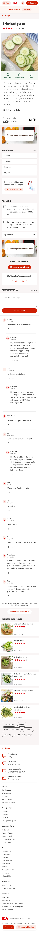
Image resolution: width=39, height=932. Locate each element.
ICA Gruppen (6, 854)
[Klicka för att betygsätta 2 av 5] (16, 281)
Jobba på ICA (6, 876)
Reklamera (5, 897)
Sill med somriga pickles (23, 690)
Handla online (6, 790)
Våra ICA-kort (6, 842)
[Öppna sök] (23, 3)
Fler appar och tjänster (9, 821)
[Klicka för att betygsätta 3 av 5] (19, 281)
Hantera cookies (7, 909)
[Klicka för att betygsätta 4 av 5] (23, 281)
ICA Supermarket (7, 861)
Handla (4, 786)
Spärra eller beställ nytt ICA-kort (12, 904)
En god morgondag (8, 888)
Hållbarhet (6, 881)
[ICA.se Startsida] (15, 3)
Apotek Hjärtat (7, 799)
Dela (18, 110)
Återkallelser (6, 901)
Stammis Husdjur (7, 836)
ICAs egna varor (7, 851)
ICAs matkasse (6, 793)
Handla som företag (8, 802)
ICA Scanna (5, 815)
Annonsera (5, 873)
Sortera (32, 290)
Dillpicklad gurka (20, 657)
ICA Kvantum (6, 864)
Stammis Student (7, 833)
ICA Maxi (4, 867)
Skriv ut (8, 110)
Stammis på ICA (8, 826)
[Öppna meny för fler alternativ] (11, 628)
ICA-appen (5, 811)
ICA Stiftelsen (6, 885)
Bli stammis (5, 830)
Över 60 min (7, 77)
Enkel (31, 77)
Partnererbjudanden (8, 839)
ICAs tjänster (7, 808)
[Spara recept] (11, 624)
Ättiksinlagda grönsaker (23, 624)
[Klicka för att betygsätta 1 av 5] (12, 281)
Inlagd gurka (19, 640)
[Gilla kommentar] (8, 329)
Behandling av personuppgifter (12, 907)
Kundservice (6, 894)
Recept (7, 16)
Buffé (5, 121)
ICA (3, 848)
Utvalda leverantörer (9, 870)
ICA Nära (5, 858)
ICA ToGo (5, 818)
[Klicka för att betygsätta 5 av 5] (26, 281)
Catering (4, 796)
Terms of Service (21, 605)
